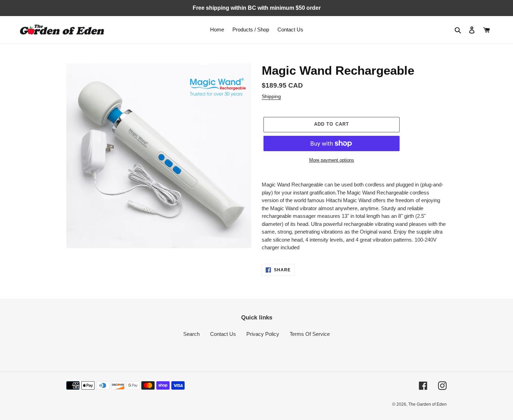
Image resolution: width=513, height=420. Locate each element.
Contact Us (223, 334)
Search (191, 334)
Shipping (271, 96)
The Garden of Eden (427, 404)
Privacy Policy (262, 334)
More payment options (331, 160)
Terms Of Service (310, 334)
